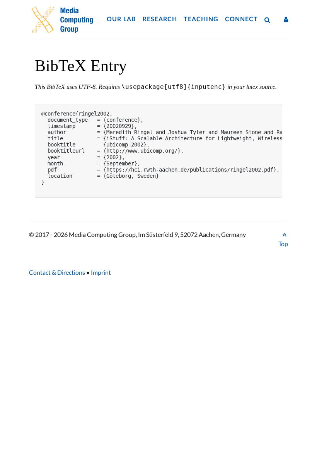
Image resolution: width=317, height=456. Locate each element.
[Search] (269, 19)
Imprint (101, 272)
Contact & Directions (57, 272)
